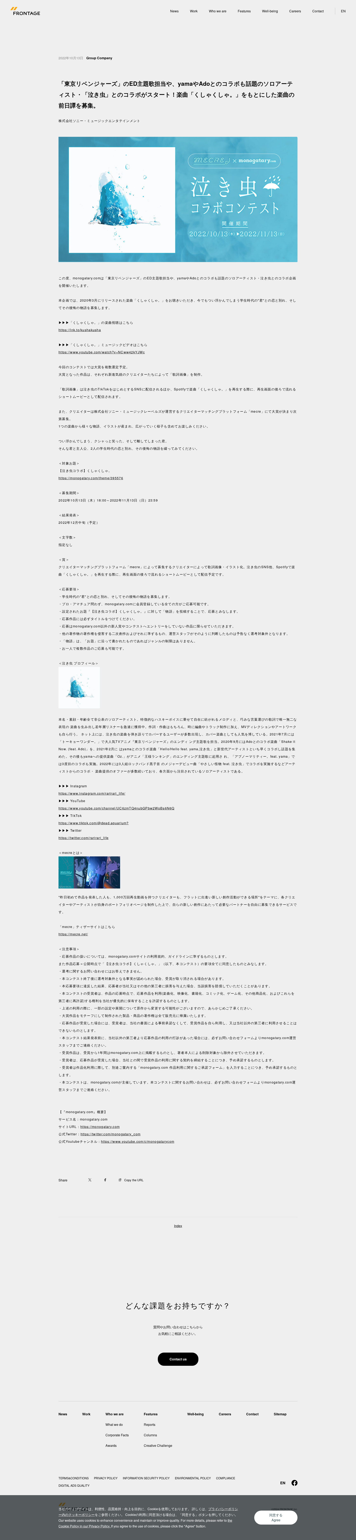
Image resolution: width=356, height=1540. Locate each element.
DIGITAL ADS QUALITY (74, 1485)
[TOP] (25, 12)
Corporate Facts (117, 1435)
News (174, 11)
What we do (114, 1424)
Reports (149, 1424)
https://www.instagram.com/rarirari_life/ (92, 793)
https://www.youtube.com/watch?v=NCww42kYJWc (102, 352)
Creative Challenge (252, 5)
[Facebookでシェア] (106, 1179)
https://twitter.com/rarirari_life (84, 837)
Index (178, 1225)
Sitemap (280, 1414)
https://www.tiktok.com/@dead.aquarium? (94, 823)
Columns (150, 1435)
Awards (214, 5)
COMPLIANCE (225, 1478)
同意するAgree (275, 1517)
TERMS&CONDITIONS (74, 1478)
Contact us (178, 1359)
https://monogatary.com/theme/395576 (91, 478)
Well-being (270, 11)
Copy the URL (133, 1180)
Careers (295, 11)
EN (343, 11)
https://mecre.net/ (73, 934)
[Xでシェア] (91, 1179)
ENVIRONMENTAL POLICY (193, 1478)
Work (194, 11)
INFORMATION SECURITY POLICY (146, 1478)
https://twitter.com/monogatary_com (111, 1134)
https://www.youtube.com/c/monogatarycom (137, 1141)
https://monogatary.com (100, 1126)
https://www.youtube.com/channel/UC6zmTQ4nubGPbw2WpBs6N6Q (116, 808)
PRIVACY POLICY (105, 1478)
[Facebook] (294, 1483)
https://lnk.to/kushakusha (80, 330)
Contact (318, 11)
